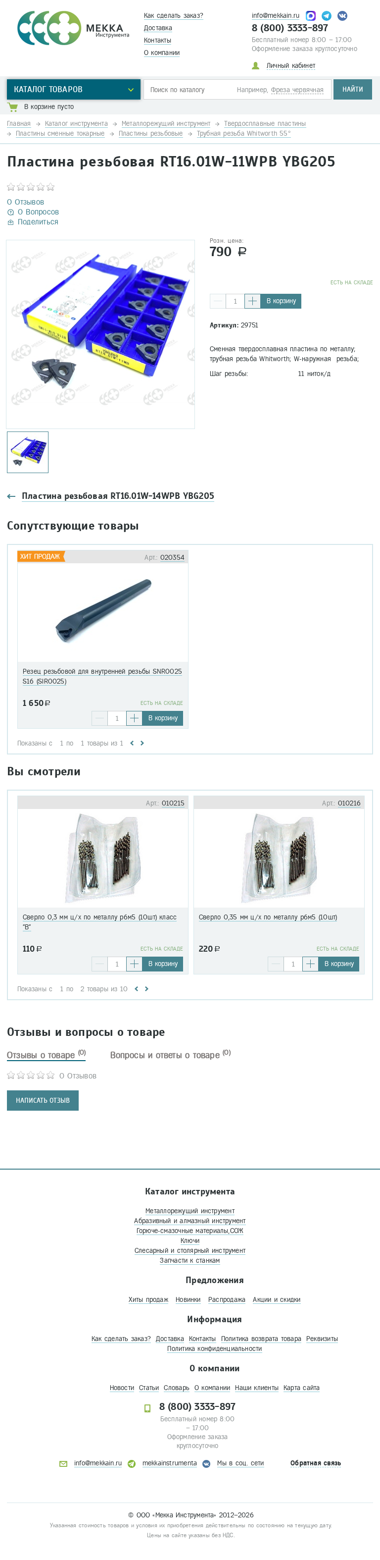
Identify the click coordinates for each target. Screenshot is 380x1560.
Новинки (188, 1299)
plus (252, 301)
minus (218, 301)
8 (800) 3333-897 (290, 28)
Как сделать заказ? (173, 15)
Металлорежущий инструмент (190, 1211)
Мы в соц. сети (240, 1463)
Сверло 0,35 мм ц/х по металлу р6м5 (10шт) (268, 917)
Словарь (177, 1388)
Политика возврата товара (261, 1339)
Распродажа (226, 1299)
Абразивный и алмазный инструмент (189, 1221)
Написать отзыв (43, 1100)
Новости (122, 1388)
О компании (162, 52)
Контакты (157, 40)
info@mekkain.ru (275, 15)
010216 (349, 803)
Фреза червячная (297, 90)
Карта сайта (302, 1388)
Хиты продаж (148, 1299)
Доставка (158, 28)
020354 (172, 557)
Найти (352, 89)
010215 (173, 803)
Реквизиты (322, 1339)
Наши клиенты (257, 1388)
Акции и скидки (276, 1299)
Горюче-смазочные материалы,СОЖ (190, 1231)
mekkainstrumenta (169, 1463)
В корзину (281, 301)
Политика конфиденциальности (214, 1348)
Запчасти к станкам (190, 1260)
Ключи (190, 1240)
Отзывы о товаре (46, 1055)
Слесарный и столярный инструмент (190, 1250)
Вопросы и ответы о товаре (170, 1055)
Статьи (149, 1388)
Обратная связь (315, 1463)
